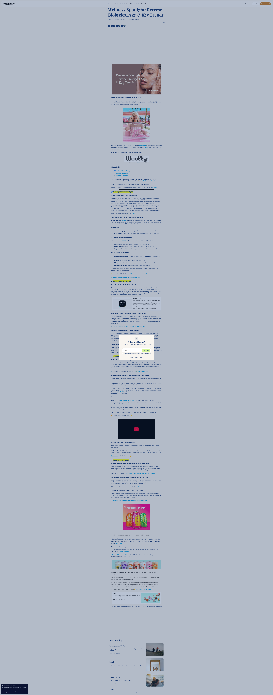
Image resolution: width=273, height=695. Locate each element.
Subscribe (146, 350)
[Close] (153, 336)
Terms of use (143, 353)
